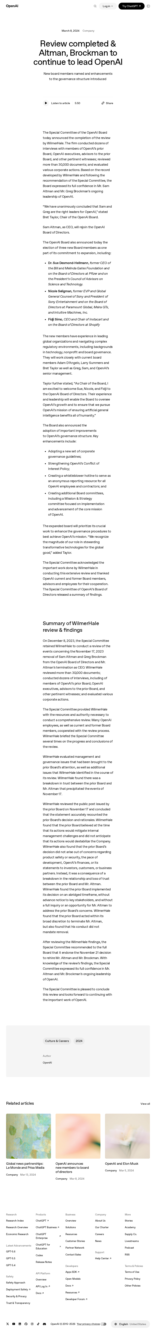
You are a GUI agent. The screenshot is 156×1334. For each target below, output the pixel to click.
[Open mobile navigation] (148, 6)
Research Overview (17, 1227)
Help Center (103, 1258)
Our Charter (102, 1227)
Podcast (129, 1247)
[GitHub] (26, 1324)
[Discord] (44, 1324)
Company (88, 30)
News (98, 1241)
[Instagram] (32, 1324)
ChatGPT (42, 1221)
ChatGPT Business (47, 1227)
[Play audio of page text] (46, 103)
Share (109, 103)
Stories (129, 1220)
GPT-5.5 (10, 1258)
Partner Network (74, 1247)
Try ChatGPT (133, 7)
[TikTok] (38, 1324)
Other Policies (132, 1285)
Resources (71, 1234)
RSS (127, 1254)
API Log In (43, 1286)
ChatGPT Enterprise (48, 1236)
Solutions (70, 1227)
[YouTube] (13, 1324)
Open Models (72, 1278)
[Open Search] (95, 6)
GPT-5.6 (10, 1251)
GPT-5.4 (10, 1265)
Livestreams (132, 1241)
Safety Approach (15, 1282)
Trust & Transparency (18, 1303)
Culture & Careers (57, 1041)
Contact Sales (73, 1254)
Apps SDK (72, 1272)
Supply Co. (131, 1234)
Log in (106, 6)
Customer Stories (75, 1241)
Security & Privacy (16, 1296)
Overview (41, 1279)
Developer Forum (76, 1299)
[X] (7, 1324)
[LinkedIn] (19, 1324)
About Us (100, 1220)
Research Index (15, 1220)
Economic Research (17, 1234)
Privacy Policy (132, 1278)
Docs (40, 1293)
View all (145, 1103)
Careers (99, 1234)
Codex (39, 1255)
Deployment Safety (18, 1289)
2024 (79, 1041)
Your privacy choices (88, 1324)
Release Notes (44, 1262)
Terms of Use (132, 1272)
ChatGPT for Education (48, 1246)
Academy (130, 1227)
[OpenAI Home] (12, 6)
